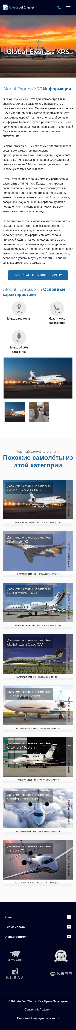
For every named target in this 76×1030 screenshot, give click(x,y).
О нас (9, 917)
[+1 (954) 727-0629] (59, 8)
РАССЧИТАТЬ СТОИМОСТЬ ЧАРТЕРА (38, 275)
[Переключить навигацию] (68, 7)
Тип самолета (15, 927)
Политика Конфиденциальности (38, 1018)
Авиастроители (16, 936)
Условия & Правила (38, 1009)
